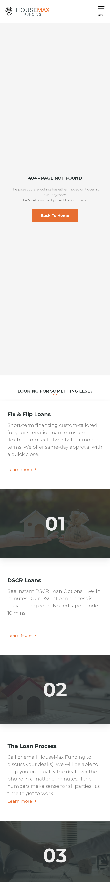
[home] (28, 11)
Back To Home (55, 215)
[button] (101, 11)
